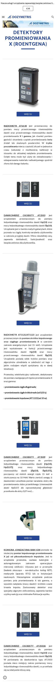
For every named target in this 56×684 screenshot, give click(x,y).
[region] (28, 6)
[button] (3, 17)
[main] (28, 39)
